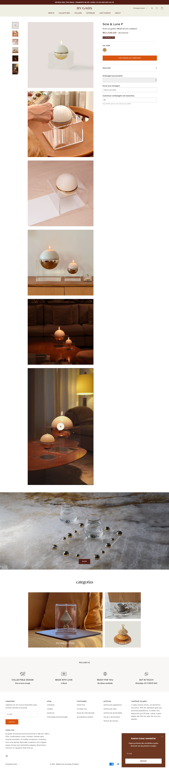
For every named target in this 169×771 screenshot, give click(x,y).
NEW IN (51, 13)
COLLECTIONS (64, 13)
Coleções (50, 705)
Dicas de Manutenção (85, 713)
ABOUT (118, 13)
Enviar (143, 761)
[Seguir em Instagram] (7, 756)
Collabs (50, 709)
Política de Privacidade (113, 713)
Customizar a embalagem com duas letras (118, 96)
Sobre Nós (81, 705)
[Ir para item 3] (15, 42)
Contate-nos (82, 709)
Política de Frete (110, 709)
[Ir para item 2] (15, 33)
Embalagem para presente (113, 76)
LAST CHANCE (104, 13)
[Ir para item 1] (15, 25)
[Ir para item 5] (15, 58)
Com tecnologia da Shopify (70, 764)
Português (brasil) (139, 8)
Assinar (12, 722)
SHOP (84, 561)
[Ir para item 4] (15, 50)
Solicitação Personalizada (57, 717)
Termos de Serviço (111, 721)
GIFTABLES (90, 13)
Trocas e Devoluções (112, 717)
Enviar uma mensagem (111, 86)
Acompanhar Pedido (85, 717)
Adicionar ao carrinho (130, 58)
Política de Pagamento (113, 705)
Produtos (50, 713)
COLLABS (78, 13)
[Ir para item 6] (15, 69)
